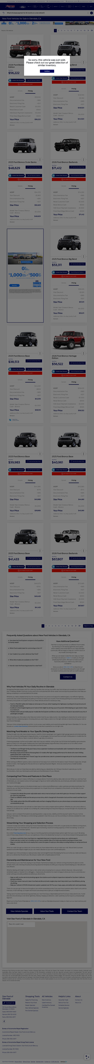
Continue (47, 71)
